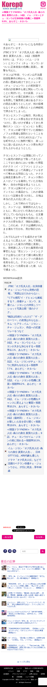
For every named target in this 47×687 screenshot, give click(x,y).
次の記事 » (39, 537)
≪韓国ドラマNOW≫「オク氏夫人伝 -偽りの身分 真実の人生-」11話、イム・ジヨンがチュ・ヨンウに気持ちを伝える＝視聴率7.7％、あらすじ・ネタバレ (25, 361)
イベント (11, 671)
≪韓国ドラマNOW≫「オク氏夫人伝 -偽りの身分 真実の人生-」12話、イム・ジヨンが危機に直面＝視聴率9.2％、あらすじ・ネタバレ (24, 380)
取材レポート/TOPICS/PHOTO (34, 668)
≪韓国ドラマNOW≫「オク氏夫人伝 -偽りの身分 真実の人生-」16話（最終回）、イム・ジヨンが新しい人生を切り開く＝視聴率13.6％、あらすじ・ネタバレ (24, 418)
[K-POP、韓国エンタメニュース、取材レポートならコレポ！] (12, 3)
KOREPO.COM (8, 668)
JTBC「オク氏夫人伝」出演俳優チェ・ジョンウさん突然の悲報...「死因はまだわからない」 (25, 290)
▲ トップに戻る (23, 662)
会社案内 (6, 674)
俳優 (18, 671)
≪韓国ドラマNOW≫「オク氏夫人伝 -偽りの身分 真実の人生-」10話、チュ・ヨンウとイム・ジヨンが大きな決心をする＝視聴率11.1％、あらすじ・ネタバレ (24, 342)
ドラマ (25, 671)
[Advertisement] (23, 30)
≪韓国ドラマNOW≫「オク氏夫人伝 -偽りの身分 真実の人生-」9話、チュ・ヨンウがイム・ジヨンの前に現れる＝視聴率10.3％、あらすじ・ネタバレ (24, 436)
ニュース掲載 (29, 677)
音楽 (37, 671)
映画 (31, 671)
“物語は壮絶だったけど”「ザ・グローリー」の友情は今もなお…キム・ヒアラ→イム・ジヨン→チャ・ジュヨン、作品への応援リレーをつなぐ (24, 323)
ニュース (19, 668)
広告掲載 (19, 677)
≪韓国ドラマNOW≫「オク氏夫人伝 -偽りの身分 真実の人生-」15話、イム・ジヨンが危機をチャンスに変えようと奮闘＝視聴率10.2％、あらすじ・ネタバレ (24, 399)
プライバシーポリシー (19, 674)
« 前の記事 (7, 537)
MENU (43, 8)
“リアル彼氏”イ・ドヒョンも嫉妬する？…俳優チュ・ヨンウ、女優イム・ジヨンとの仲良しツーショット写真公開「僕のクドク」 (24, 305)
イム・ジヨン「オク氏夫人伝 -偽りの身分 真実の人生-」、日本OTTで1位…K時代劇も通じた (25, 452)
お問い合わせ (33, 674)
